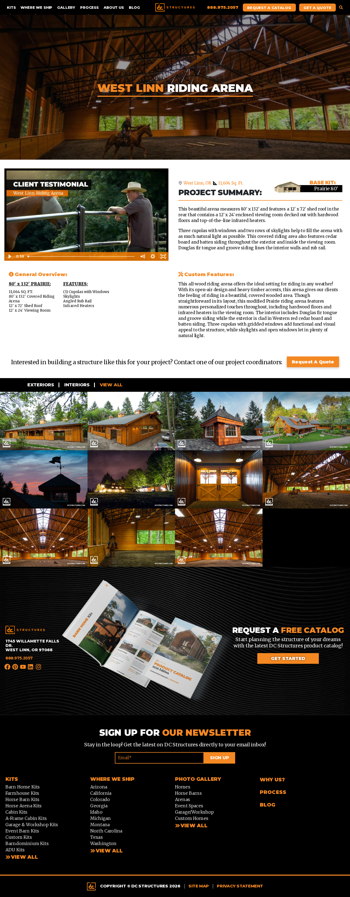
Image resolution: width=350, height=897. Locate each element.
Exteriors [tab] (40, 384)
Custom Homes (191, 818)
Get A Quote (317, 7)
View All (24, 857)
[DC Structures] (25, 630)
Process (89, 7)
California (101, 793)
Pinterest (15, 667)
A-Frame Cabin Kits (26, 818)
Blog (134, 7)
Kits (11, 7)
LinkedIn (31, 667)
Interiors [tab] (76, 384)
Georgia (98, 806)
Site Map (198, 886)
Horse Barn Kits (22, 799)
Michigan (100, 818)
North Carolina (106, 831)
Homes (182, 787)
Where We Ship (36, 7)
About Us (114, 7)
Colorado (100, 799)
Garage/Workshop (194, 812)
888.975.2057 (19, 658)
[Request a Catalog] (147, 647)
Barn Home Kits (22, 787)
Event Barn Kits (22, 831)
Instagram (38, 667)
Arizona (98, 787)
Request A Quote (313, 361)
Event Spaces (189, 806)
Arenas (182, 799)
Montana (100, 825)
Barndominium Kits (27, 843)
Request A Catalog (269, 7)
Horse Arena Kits (23, 806)
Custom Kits (18, 837)
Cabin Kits (16, 812)
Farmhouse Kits (22, 793)
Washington (103, 843)
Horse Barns (188, 793)
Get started (288, 658)
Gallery (66, 7)
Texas (96, 837)
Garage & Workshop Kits (31, 825)
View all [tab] (110, 384)
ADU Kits (15, 850)
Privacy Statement (240, 886)
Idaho (96, 812)
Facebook (7, 667)
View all (109, 851)
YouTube (23, 667)
